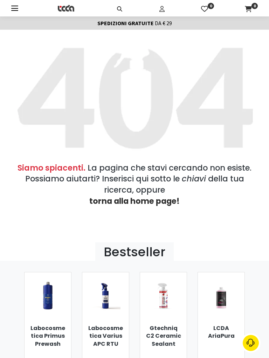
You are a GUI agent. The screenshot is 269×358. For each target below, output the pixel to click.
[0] (204, 8)
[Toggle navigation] (14, 8)
